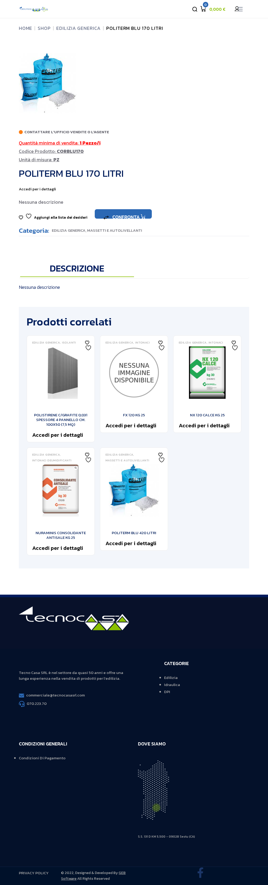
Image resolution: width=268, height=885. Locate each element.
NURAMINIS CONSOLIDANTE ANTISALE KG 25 (61, 535)
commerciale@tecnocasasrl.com (55, 695)
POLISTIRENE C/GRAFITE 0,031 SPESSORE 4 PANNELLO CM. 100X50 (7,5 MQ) (60, 419)
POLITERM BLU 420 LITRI (134, 533)
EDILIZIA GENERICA (69, 230)
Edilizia (171, 677)
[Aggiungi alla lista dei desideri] (87, 343)
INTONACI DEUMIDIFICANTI (52, 460)
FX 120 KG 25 (134, 415)
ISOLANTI (69, 343)
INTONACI (142, 343)
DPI (167, 692)
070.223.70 (37, 703)
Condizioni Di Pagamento (42, 758)
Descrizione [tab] (77, 268)
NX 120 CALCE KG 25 (207, 415)
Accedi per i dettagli (37, 189)
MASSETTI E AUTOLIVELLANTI (114, 230)
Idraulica (172, 685)
